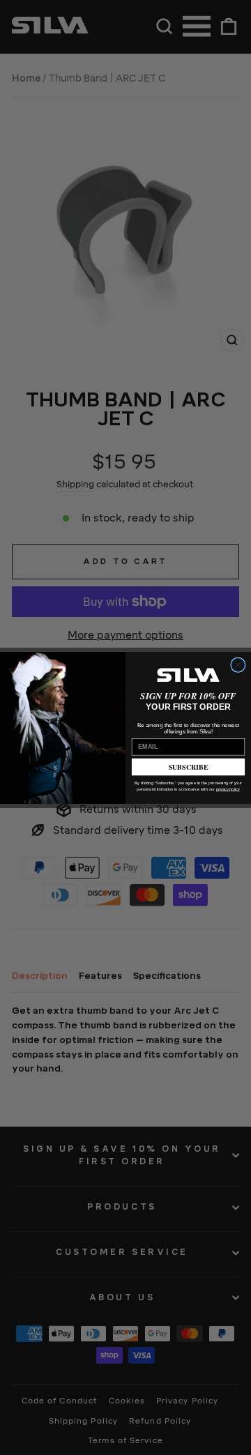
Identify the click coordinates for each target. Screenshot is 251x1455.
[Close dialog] (238, 664)
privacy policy (228, 788)
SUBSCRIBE (188, 766)
